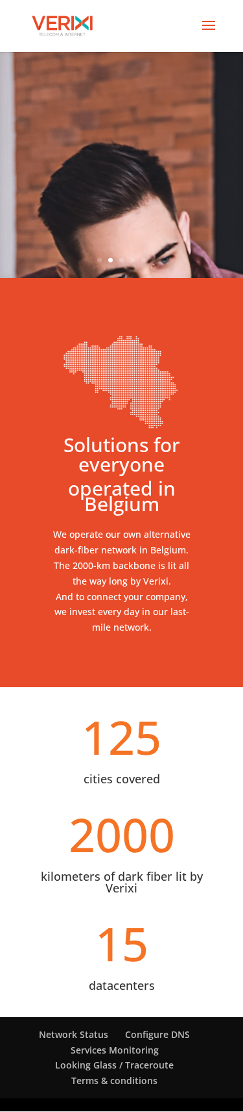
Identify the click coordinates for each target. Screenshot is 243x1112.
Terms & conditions (114, 1080)
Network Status (73, 1034)
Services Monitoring (115, 1050)
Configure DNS (157, 1034)
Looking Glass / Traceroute (114, 1065)
